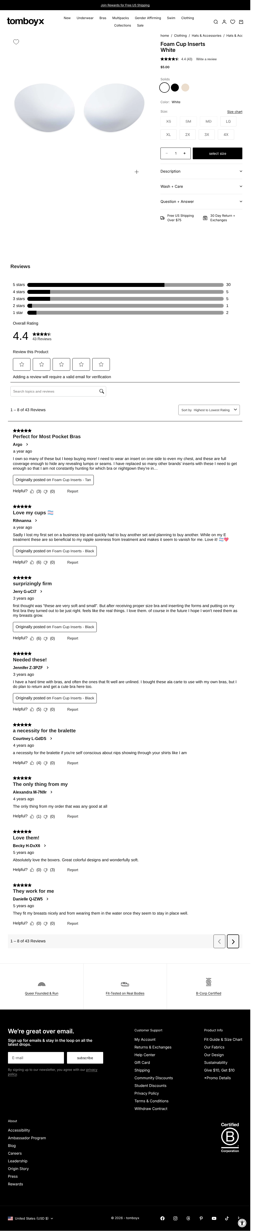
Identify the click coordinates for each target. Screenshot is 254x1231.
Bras (102, 18)
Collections (122, 26)
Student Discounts (150, 1085)
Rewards (15, 1184)
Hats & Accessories (206, 36)
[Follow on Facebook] (162, 1218)
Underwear (85, 18)
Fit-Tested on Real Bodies (125, 993)
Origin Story (18, 1168)
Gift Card (142, 1062)
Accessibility (19, 1130)
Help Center (144, 1054)
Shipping (142, 1070)
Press (13, 1176)
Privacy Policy (146, 1093)
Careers (15, 1153)
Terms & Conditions (151, 1101)
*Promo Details (217, 1078)
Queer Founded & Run (42, 993)
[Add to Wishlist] (16, 41)
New (67, 18)
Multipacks (120, 18)
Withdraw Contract (150, 1108)
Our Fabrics (214, 1047)
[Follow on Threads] (188, 1218)
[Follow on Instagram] (175, 1218)
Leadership (18, 1161)
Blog (12, 1145)
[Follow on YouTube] (214, 1218)
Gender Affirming (148, 18)
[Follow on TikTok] (226, 1218)
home (164, 36)
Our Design (214, 1054)
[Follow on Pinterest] (201, 1218)
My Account (145, 1039)
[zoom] (137, 172)
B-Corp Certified (208, 993)
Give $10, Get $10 (219, 1070)
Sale (140, 26)
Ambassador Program (27, 1138)
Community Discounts (153, 1078)
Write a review (206, 59)
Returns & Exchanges (153, 1047)
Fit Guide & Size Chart (223, 1039)
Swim (171, 18)
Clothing (187, 18)
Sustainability (215, 1062)
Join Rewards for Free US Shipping (125, 5)
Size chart (234, 112)
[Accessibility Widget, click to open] (242, 1223)
